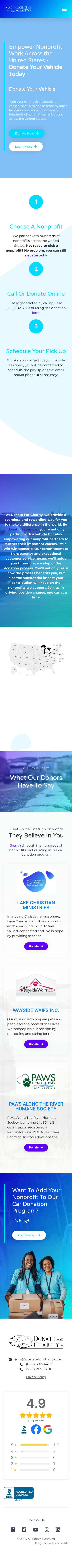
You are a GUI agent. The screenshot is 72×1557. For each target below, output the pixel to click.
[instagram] (47, 1529)
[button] (64, 9)
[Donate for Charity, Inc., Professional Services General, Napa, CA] (19, 1494)
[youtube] (36, 1529)
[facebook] (13, 1529)
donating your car (23, 529)
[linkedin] (58, 1529)
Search (15, 845)
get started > (36, 255)
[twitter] (24, 1529)
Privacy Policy (36, 1377)
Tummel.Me (60, 1543)
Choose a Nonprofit (36, 226)
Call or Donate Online (36, 293)
